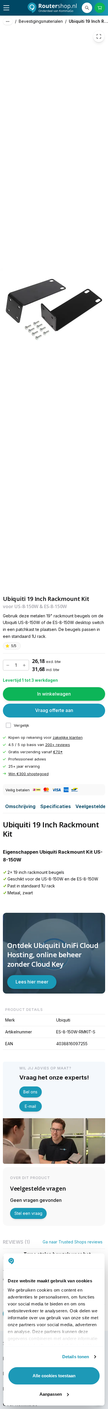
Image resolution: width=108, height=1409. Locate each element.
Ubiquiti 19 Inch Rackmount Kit (88, 21)
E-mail (30, 1106)
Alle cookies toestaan (54, 1375)
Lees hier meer (32, 982)
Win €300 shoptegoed (28, 773)
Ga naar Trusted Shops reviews (73, 1241)
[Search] (87, 8)
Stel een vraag (28, 1213)
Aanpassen (50, 1394)
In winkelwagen (54, 694)
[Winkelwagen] (99, 8)
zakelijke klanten (68, 737)
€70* (58, 752)
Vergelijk (21, 725)
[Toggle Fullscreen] (99, 36)
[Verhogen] (24, 665)
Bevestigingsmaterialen (41, 21)
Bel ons (30, 1091)
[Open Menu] (6, 8)
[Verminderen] (7, 665)
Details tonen (75, 1356)
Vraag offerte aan (54, 710)
